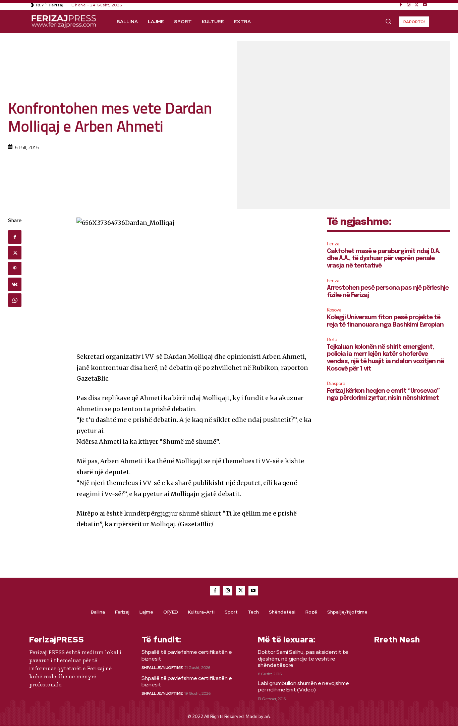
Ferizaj (334, 244)
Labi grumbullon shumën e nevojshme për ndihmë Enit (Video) (303, 686)
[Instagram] (409, 5)
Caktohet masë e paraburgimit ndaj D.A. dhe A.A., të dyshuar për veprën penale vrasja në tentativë (383, 258)
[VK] (14, 284)
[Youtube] (425, 5)
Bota (332, 339)
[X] (417, 5)
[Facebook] (401, 5)
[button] (388, 21)
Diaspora (336, 383)
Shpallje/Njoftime (162, 667)
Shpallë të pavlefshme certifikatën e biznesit (186, 655)
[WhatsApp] (14, 300)
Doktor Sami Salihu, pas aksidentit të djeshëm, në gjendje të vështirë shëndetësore (303, 658)
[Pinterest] (14, 268)
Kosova (334, 310)
